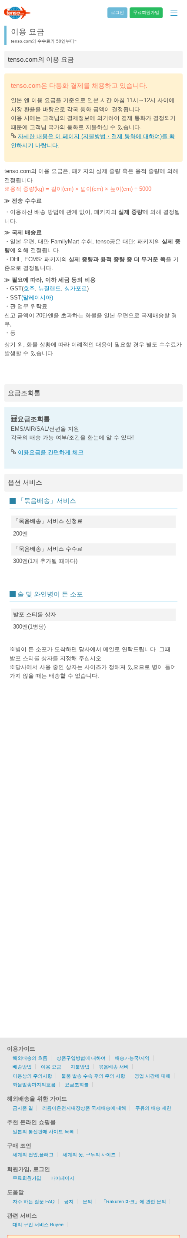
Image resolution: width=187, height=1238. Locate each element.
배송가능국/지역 (132, 1058)
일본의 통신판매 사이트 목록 (43, 1131)
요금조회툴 (77, 1084)
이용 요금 (51, 1066)
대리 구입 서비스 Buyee (38, 1224)
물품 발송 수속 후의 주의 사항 (93, 1075)
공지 (68, 1201)
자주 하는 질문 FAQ (34, 1201)
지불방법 (80, 1066)
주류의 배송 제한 (153, 1108)
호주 (29, 288)
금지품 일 (23, 1108)
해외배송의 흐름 (30, 1058)
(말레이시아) (37, 297)
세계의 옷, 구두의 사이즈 (89, 1154)
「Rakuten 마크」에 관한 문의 (133, 1201)
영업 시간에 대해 (152, 1075)
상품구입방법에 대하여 (81, 1058)
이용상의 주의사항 (32, 1075)
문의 (87, 1201)
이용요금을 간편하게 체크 (50, 452)
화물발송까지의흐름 (34, 1084)
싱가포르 (75, 288)
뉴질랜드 (49, 288)
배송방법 (22, 1066)
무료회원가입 (27, 1178)
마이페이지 (62, 1178)
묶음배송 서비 (114, 1066)
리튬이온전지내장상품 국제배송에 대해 (84, 1108)
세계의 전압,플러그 (33, 1154)
